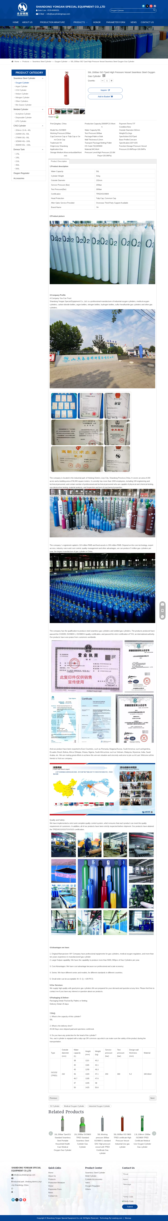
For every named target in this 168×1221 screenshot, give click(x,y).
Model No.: (54, 130)
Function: (123, 146)
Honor (50, 1186)
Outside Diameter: (126, 130)
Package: (88, 136)
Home (50, 1173)
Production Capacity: (93, 124)
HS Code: (89, 146)
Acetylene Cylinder (23, 114)
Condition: (123, 127)
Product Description (59, 161)
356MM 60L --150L (23, 145)
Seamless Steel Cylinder (24, 78)
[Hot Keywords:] (154, 10)
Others (88, 1189)
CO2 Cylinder (20, 90)
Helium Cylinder (21, 94)
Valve (87, 1183)
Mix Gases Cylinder (23, 105)
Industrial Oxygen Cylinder (99, 1106)
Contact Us (52, 1196)
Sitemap (128, 1218)
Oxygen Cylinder (22, 83)
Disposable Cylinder (23, 117)
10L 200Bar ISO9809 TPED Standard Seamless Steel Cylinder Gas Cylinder (82, 1140)
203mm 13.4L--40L (23, 130)
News (50, 1192)
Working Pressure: (57, 133)
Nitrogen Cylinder (22, 97)
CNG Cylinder (20, 126)
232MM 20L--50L (22, 134)
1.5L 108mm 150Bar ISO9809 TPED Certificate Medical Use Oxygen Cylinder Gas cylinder (142, 1140)
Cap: (52, 136)
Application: (54, 149)
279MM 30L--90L (22, 137)
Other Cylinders (21, 101)
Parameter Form (55, 1189)
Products (52, 1179)
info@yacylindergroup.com (58, 14)
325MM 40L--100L (22, 141)
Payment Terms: (125, 124)
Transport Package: (92, 143)
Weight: (122, 133)
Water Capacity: (91, 130)
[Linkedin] (143, 6)
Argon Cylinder (21, 86)
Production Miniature (56, 1183)
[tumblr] (151, 6)
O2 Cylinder (55, 1106)
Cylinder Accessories (93, 1179)
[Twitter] (147, 6)
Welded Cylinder (21, 109)
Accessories (19, 178)
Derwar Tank (19, 149)
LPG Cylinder (20, 121)
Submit (130, 1207)
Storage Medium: (57, 152)
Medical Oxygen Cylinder (74, 1106)
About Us (52, 1176)
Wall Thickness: (91, 140)
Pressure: (123, 149)
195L (17, 158)
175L (17, 154)
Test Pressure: (90, 133)
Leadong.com (117, 1218)
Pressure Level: (91, 152)
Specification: (124, 143)
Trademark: (54, 143)
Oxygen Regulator (21, 173)
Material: (88, 149)
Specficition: (124, 136)
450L (17, 165)
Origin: (52, 146)
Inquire (104, 90)
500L (17, 169)
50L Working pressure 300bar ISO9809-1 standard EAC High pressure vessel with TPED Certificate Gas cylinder (102, 1143)
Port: (52, 124)
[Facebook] (154, 6)
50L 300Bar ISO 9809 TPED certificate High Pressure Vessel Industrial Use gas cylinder (122, 1140)
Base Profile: (124, 140)
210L (17, 161)
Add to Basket (104, 97)
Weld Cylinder (90, 1176)
